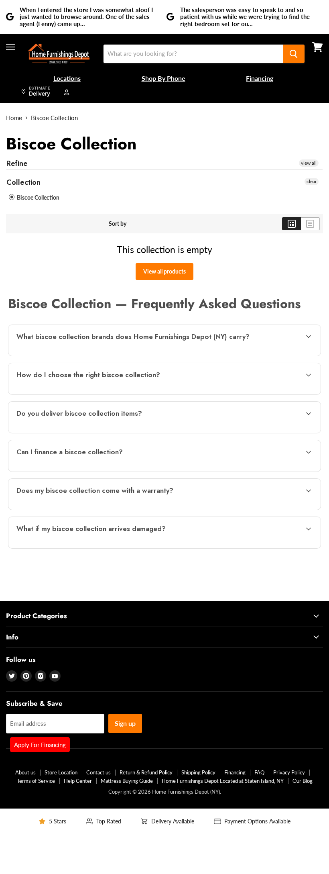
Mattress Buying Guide (127, 781)
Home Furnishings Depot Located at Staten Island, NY (223, 781)
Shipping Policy (198, 772)
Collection (23, 182)
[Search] (294, 54)
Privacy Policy (289, 772)
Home (14, 117)
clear (312, 181)
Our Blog (302, 781)
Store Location (61, 772)
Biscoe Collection (37, 197)
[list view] (310, 223)
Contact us (98, 772)
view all (309, 163)
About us (25, 772)
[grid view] (291, 223)
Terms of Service (36, 781)
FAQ (259, 772)
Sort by (117, 224)
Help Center (78, 781)
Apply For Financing (40, 744)
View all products (164, 271)
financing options (76, 470)
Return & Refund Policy (146, 772)
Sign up (125, 723)
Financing (235, 772)
